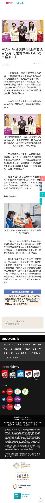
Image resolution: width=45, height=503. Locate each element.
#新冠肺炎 (20, 321)
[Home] (9, 3)
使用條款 (11, 425)
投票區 (15, 358)
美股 (5, 349)
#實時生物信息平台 (12, 324)
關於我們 (6, 423)
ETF (39, 345)
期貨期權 (26, 345)
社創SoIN (7, 358)
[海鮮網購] (42, 186)
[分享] (7, 64)
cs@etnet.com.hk (26, 419)
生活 (11, 353)
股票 (19, 345)
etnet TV (7, 345)
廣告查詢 (22, 423)
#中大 (13, 321)
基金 (34, 349)
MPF (40, 349)
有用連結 (27, 425)
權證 (34, 345)
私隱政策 (38, 423)
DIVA (17, 353)
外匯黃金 (17, 349)
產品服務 (14, 423)
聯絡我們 (30, 423)
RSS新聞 (34, 425)
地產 (5, 353)
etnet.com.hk (10, 338)
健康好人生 (25, 353)
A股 (10, 349)
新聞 (13, 345)
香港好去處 (36, 353)
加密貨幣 (27, 349)
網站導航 (19, 425)
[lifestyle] (19, 3)
